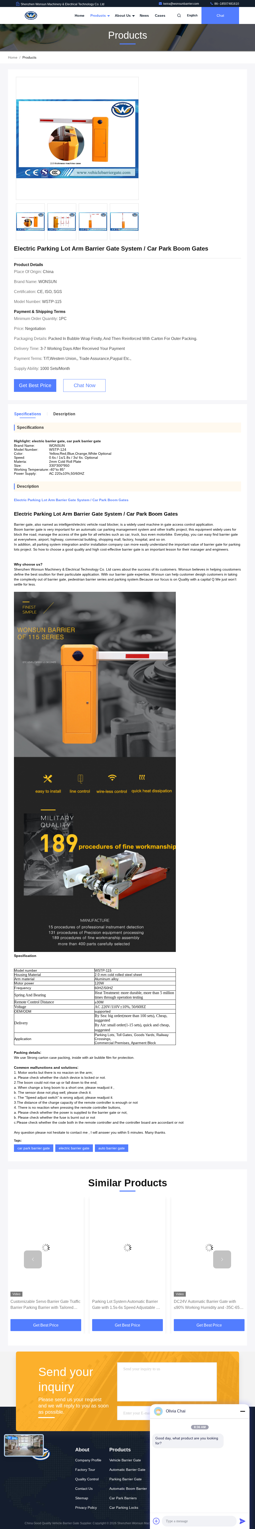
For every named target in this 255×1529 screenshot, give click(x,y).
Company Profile (88, 1460)
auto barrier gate (111, 1148)
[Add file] (156, 1521)
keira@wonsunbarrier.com (181, 3)
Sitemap (81, 1498)
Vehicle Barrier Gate (125, 1460)
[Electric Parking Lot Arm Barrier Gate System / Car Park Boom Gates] (77, 138)
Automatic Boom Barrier (128, 1489)
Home (79, 15)
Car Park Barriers (123, 1498)
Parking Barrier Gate (125, 1479)
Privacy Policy (86, 1508)
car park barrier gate (33, 1148)
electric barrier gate (74, 1148)
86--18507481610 (226, 3)
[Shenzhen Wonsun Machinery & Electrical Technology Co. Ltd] (31, 15)
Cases (160, 15)
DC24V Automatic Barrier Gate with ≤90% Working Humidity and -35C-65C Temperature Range (126, 1305)
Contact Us (84, 1489)
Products (98, 15)
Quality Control (87, 1479)
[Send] (243, 1521)
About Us (123, 15)
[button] (33, 1259)
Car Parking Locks (123, 1508)
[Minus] (243, 1411)
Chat (220, 15)
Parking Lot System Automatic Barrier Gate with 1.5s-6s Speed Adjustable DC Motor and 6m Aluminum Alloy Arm (45, 1305)
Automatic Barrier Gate (127, 1470)
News (144, 15)
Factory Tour (85, 1470)
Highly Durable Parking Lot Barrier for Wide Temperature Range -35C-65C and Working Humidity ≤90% (207, 1305)
